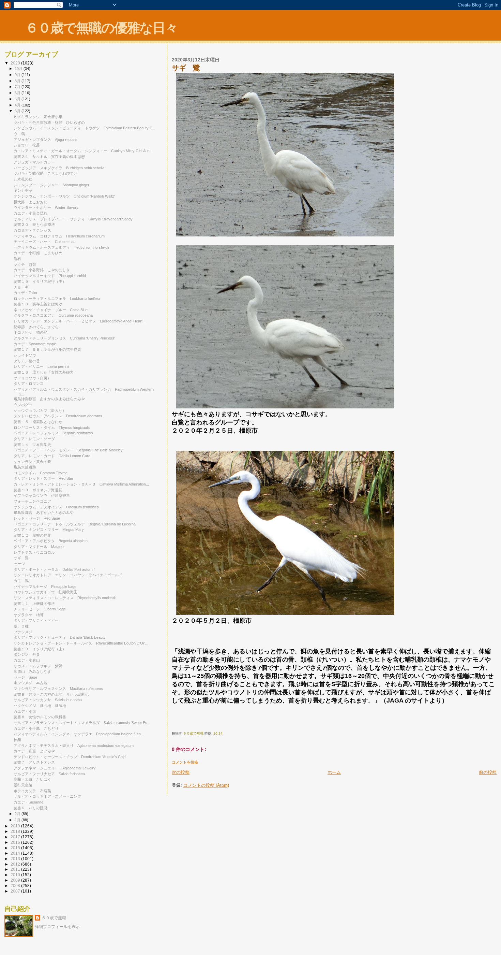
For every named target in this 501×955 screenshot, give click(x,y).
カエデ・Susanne (28, 802)
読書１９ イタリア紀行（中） (40, 281)
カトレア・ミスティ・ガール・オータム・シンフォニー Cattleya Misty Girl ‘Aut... (83, 151)
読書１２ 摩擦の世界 (32, 535)
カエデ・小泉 (27, 711)
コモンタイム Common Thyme (40, 473)
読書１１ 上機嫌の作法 (34, 604)
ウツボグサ (23, 405)
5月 (18, 99)
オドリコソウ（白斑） (32, 378)
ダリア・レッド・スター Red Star (43, 478)
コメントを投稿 (185, 762)
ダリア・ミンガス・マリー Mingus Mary (49, 529)
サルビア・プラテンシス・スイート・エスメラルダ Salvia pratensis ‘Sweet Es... (82, 723)
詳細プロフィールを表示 (57, 926)
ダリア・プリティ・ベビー (36, 620)
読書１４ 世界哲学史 (32, 445)
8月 (18, 81)
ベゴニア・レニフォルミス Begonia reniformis (53, 433)
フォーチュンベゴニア (32, 501)
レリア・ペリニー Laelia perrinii (41, 366)
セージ (19, 564)
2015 (16, 847)
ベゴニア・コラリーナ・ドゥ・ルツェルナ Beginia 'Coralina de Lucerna (75, 524)
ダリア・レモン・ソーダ (36, 439)
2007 (16, 891)
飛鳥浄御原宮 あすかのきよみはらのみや (49, 399)
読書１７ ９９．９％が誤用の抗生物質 (47, 349)
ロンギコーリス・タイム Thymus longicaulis (52, 427)
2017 (16, 837)
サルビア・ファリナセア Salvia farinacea (49, 774)
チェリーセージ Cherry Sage (40, 609)
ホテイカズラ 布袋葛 (32, 791)
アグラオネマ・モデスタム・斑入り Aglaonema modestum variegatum (74, 745)
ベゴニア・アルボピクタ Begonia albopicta (51, 541)
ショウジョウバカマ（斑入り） (40, 410)
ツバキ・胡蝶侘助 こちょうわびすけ (45, 173)
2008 (16, 885)
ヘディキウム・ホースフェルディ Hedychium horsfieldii (61, 247)
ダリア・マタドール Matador (39, 547)
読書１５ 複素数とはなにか (38, 422)
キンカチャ (23, 190)
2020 (16, 63)
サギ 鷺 (21, 558)
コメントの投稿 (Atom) (206, 785)
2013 (16, 858)
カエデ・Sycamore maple (35, 344)
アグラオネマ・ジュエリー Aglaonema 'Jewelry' (55, 768)
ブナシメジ (23, 632)
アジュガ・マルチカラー (36, 162)
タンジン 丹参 (27, 654)
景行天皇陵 (23, 785)
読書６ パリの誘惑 (30, 808)
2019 (16, 826)
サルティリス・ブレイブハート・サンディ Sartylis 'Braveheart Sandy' (73, 219)
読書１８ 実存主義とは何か (38, 304)
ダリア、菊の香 (27, 361)
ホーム (334, 772)
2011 (16, 869)
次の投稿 (180, 772)
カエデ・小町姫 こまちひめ (38, 253)
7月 (18, 87)
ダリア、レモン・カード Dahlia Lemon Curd (52, 456)
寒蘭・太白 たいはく (32, 779)
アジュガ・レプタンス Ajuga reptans (46, 140)
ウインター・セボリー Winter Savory (46, 207)
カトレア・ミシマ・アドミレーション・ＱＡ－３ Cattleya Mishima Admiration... (81, 484)
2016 (16, 842)
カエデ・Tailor (27, 293)
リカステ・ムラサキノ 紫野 (38, 666)
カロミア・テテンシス (32, 230)
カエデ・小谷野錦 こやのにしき (42, 270)
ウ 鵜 (19, 134)
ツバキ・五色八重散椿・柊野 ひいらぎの (49, 122)
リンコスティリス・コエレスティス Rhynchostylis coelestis (65, 598)
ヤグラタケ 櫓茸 (29, 615)
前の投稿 (488, 772)
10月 (19, 69)
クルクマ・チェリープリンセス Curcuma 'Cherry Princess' (64, 338)
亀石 (17, 259)
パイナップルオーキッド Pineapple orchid (50, 276)
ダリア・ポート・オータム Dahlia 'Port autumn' (54, 569)
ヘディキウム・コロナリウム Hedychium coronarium (59, 236)
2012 (16, 864)
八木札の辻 (23, 179)
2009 (16, 880)
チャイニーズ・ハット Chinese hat (44, 242)
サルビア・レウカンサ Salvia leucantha (48, 700)
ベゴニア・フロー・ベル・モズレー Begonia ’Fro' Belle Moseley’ (68, 450)
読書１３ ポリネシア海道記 (38, 490)
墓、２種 (21, 626)
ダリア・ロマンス (29, 383)
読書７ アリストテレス (34, 762)
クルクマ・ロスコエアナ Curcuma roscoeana (53, 315)
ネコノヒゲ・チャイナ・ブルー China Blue (51, 310)
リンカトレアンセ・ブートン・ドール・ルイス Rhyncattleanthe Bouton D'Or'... (81, 643)
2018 (16, 831)
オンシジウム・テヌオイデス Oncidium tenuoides (56, 507)
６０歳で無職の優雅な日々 (101, 27)
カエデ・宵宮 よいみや (34, 751)
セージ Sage (25, 677)
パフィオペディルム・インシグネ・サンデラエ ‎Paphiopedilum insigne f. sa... (79, 734)
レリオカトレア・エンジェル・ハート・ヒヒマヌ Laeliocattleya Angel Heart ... (80, 321)
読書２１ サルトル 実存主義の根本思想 (49, 157)
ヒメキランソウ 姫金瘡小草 (38, 117)
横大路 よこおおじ (30, 202)
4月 (18, 105)
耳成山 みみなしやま (32, 671)
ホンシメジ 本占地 (30, 683)
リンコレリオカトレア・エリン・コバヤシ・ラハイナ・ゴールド (70, 575)
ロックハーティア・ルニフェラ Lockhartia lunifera (57, 298)
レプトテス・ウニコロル (34, 552)
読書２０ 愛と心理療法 (34, 224)
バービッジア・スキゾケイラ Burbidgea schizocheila (59, 168)
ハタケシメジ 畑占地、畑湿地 (40, 706)
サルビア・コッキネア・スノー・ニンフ (47, 796)
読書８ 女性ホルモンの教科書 (40, 717)
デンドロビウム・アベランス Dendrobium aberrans (58, 416)
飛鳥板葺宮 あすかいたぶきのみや (44, 512)
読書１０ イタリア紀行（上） (40, 649)
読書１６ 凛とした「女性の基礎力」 (45, 372)
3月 (18, 111)
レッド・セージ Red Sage (37, 518)
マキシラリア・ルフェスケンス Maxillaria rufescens (58, 688)
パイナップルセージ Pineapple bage (45, 586)
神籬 (17, 740)
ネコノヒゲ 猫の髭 (30, 332)
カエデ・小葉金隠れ (30, 213)
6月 (18, 93)
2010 (16, 874)
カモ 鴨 (21, 581)
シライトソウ (25, 355)
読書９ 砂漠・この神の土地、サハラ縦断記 (51, 694)
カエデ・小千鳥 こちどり (36, 728)
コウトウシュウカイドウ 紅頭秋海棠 (45, 592)
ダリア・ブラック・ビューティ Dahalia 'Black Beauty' (60, 637)
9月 (18, 75)
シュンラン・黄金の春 (32, 462)
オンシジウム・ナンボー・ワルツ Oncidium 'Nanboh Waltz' (64, 196)
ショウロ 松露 (27, 145)
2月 (18, 814)
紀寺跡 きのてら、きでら (36, 327)
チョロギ (23, 287)
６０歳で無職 (54, 917)
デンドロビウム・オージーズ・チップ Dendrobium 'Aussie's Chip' (70, 757)
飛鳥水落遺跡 (25, 467)
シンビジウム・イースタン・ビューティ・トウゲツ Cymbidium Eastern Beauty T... (84, 128)
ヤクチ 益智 (25, 264)
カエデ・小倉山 (27, 660)
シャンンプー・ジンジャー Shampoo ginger (51, 185)
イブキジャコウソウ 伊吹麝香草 (42, 495)
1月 (18, 820)
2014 (16, 853)
